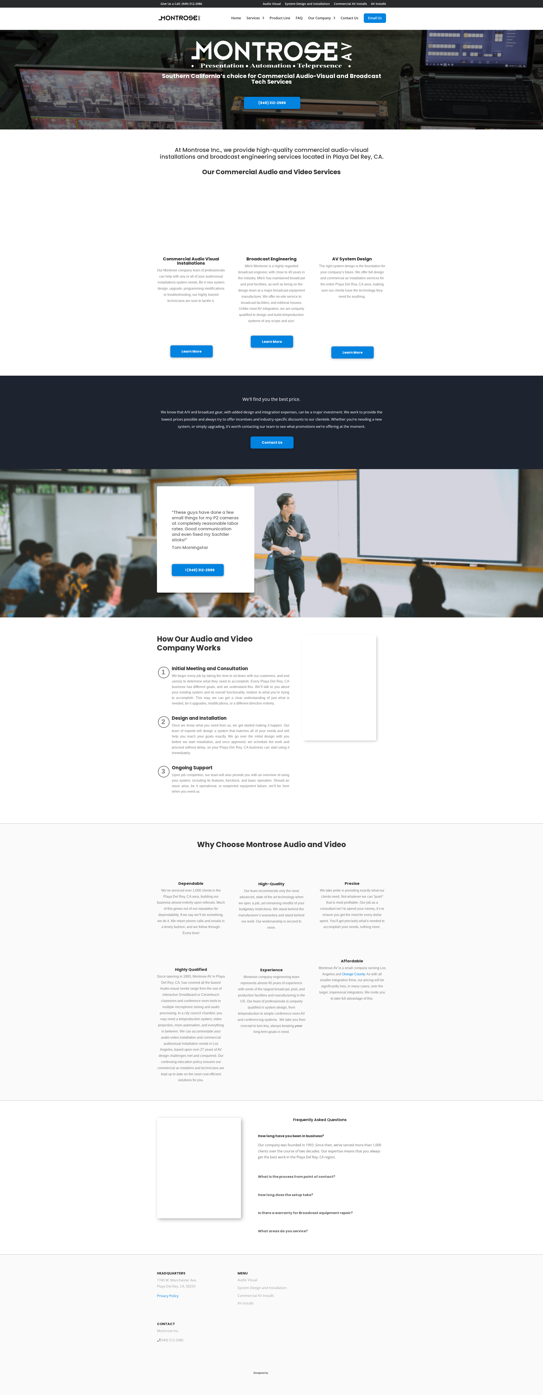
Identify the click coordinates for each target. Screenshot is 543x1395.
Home (236, 18)
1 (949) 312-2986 (200, 570)
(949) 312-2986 (272, 102)
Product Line (280, 18)
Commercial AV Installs (350, 4)
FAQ (299, 18)
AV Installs (378, 4)
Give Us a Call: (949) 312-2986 (181, 4)
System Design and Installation (307, 4)
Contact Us (349, 18)
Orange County (353, 974)
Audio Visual (272, 4)
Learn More (192, 351)
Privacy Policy (168, 1296)
